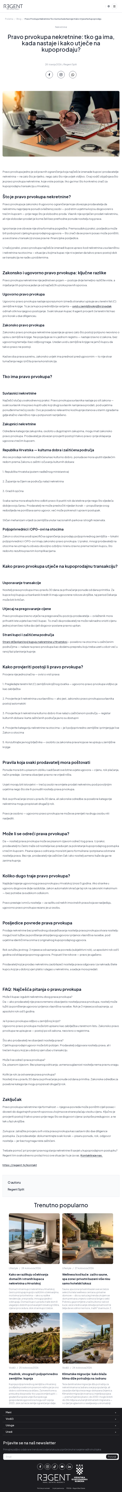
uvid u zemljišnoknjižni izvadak (92, 306)
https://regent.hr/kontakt (20, 1165)
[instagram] (61, 74)
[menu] (114, 6)
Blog (19, 19)
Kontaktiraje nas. (92, 1155)
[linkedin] (69, 1467)
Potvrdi (112, 1456)
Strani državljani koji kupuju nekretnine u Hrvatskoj (35, 641)
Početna (9, 19)
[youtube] (62, 1467)
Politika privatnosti (43, 1488)
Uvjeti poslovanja (58, 1488)
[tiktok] (55, 1467)
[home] (13, 7)
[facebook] (49, 74)
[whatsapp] (72, 74)
